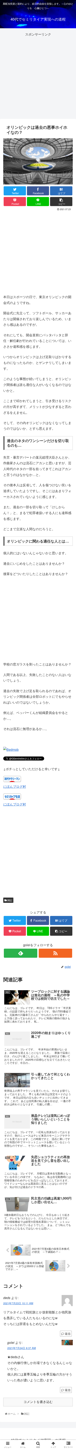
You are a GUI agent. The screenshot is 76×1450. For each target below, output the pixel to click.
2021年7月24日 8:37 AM (21, 1348)
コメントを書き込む (38, 1402)
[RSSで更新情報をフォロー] (55, 953)
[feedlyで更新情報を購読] (20, 953)
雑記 (9, 900)
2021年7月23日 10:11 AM (18, 1303)
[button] (68, 778)
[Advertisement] (38, 75)
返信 (67, 1334)
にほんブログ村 (14, 804)
